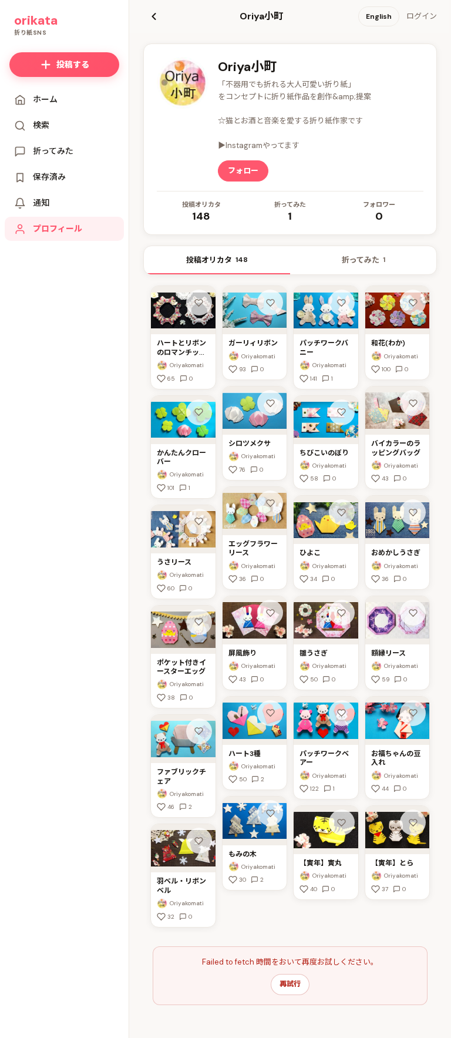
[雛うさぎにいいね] (342, 613)
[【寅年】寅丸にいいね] (342, 822)
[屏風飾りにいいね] (270, 613)
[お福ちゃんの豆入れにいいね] (413, 713)
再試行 (290, 984)
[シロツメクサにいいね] (270, 403)
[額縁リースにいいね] (413, 613)
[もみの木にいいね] (270, 813)
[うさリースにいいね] (199, 522)
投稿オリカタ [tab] (217, 260)
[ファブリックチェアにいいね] (199, 731)
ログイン (421, 16)
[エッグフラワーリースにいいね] (270, 503)
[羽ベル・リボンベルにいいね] (199, 841)
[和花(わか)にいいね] (413, 302)
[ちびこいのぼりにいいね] (342, 412)
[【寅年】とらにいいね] (413, 822)
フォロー (243, 171)
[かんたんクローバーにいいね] (199, 412)
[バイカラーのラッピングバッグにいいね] (413, 403)
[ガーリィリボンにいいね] (270, 302)
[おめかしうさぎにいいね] (413, 512)
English (379, 16)
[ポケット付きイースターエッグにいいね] (199, 622)
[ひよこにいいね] (342, 512)
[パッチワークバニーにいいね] (342, 302)
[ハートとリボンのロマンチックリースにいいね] (199, 302)
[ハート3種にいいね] (270, 713)
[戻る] (154, 16)
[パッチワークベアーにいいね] (342, 713)
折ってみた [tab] (363, 260)
